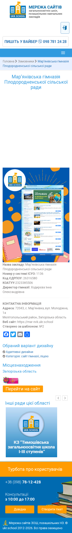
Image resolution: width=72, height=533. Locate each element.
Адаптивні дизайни (19, 352)
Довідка (20, 509)
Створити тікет (52, 509)
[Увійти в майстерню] (65, 28)
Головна (8, 61)
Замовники (26, 61)
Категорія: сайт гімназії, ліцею (27, 356)
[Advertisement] (36, 130)
